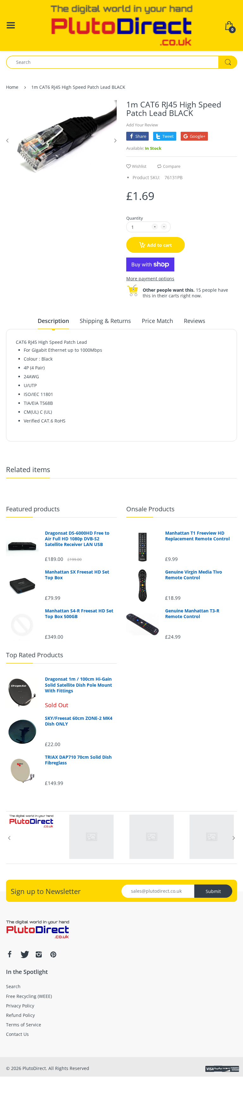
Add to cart (159, 245)
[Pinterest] (53, 954)
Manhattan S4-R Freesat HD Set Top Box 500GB (79, 613)
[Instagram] (38, 954)
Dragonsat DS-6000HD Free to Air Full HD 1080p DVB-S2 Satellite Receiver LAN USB (77, 538)
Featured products (33, 509)
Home (12, 87)
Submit (213, 891)
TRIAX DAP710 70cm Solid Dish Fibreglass (78, 760)
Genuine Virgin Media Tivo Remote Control (193, 574)
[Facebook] (9, 954)
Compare (171, 166)
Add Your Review (142, 125)
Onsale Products (150, 509)
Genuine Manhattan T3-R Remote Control (192, 613)
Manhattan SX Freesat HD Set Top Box (77, 574)
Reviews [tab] (194, 321)
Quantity (134, 218)
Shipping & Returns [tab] (105, 321)
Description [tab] (53, 321)
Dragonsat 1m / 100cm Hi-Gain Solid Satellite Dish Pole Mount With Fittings (78, 684)
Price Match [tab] (157, 321)
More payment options (150, 279)
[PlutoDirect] (121, 25)
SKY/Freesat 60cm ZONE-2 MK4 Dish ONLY (78, 721)
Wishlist (139, 166)
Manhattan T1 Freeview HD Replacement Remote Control (197, 536)
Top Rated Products (34, 655)
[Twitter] (24, 954)
